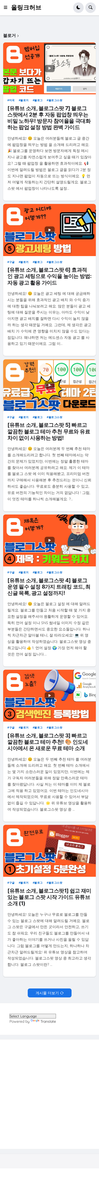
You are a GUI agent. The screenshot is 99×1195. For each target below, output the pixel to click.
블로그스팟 (55, 100)
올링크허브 (26, 7)
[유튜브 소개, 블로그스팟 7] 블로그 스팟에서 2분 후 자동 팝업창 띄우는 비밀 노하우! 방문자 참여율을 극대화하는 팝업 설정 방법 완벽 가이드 (49, 118)
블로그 (38, 100)
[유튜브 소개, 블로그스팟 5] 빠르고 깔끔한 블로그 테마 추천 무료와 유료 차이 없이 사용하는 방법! (48, 431)
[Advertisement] (49, 1094)
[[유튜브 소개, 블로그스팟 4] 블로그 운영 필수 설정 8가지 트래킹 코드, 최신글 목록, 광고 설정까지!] (49, 540)
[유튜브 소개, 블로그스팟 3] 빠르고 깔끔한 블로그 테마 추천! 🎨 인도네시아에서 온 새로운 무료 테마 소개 (47, 741)
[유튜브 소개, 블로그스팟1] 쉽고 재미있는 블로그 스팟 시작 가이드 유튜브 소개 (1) (49, 897)
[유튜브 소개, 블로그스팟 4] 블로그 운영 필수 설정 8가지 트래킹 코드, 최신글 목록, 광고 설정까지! (49, 586)
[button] (7, 7)
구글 (12, 261)
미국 (12, 100)
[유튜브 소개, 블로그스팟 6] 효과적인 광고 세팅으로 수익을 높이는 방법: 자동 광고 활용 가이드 (49, 276)
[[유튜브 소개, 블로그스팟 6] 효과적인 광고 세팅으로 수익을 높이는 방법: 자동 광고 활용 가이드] (49, 230)
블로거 (24, 100)
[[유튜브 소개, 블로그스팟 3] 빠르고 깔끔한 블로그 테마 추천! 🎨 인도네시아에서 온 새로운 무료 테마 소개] (49, 696)
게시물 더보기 (47, 993)
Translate (48, 1021)
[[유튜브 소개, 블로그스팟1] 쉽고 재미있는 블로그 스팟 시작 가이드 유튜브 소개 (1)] (49, 851)
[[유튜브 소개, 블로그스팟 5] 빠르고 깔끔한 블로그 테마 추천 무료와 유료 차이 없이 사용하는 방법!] (49, 385)
